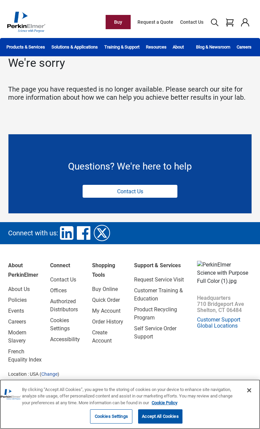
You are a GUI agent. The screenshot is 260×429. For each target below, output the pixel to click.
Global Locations (217, 326)
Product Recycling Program (155, 313)
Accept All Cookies (160, 416)
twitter (102, 233)
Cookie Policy (164, 402)
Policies (17, 300)
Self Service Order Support (155, 332)
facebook (83, 233)
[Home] (26, 21)
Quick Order (106, 300)
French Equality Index (25, 355)
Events (16, 311)
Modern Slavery (17, 336)
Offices (58, 290)
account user (245, 22)
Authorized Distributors (64, 305)
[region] (130, 404)
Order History (107, 321)
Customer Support (218, 319)
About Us (19, 289)
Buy (118, 22)
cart (229, 22)
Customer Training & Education (158, 294)
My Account (106, 311)
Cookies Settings (111, 416)
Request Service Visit (159, 279)
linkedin (66, 233)
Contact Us (191, 22)
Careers (244, 47)
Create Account (102, 336)
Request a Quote (155, 22)
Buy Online (105, 289)
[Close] (249, 390)
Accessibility (65, 339)
